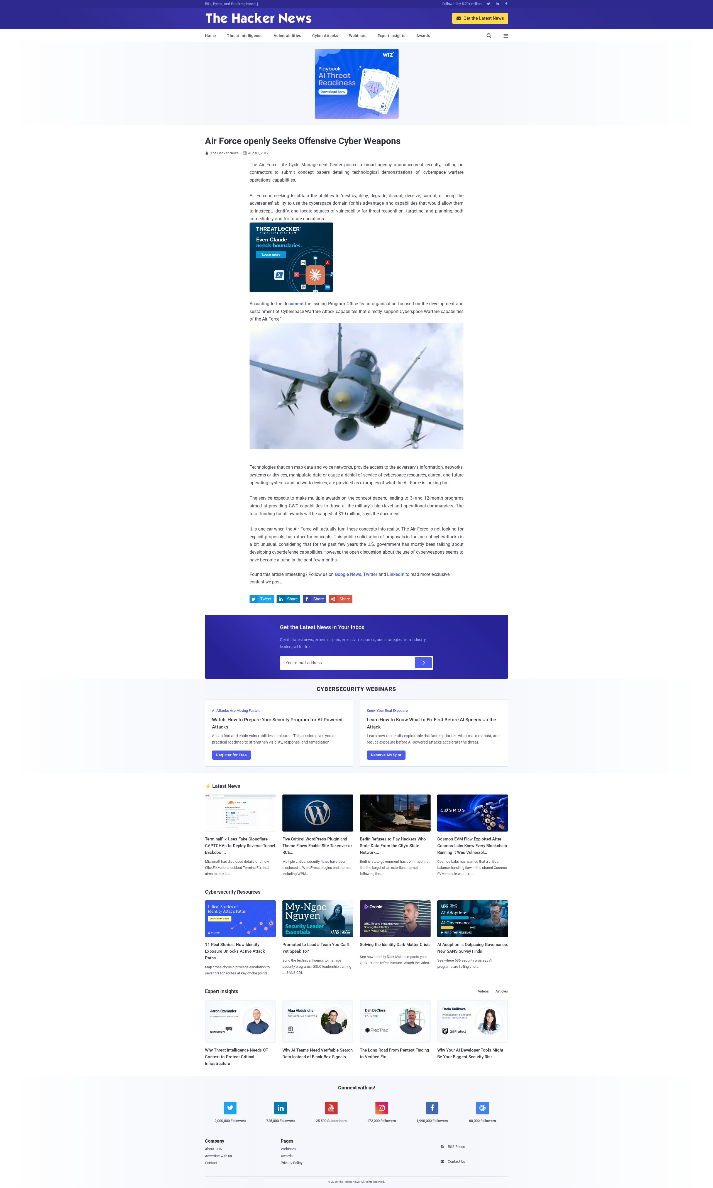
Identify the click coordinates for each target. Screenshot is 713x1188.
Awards (423, 35)
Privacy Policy (291, 1163)
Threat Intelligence (245, 35)
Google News (348, 574)
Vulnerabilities (287, 35)
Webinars (357, 35)
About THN (213, 1149)
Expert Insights (392, 35)
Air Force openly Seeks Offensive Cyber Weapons (302, 141)
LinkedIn (395, 574)
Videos (483, 991)
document (294, 303)
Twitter (370, 574)
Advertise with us (218, 1156)
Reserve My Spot (386, 755)
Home (210, 35)
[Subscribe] (423, 662)
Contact (211, 1163)
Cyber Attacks (325, 35)
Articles (501, 991)
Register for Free (231, 755)
